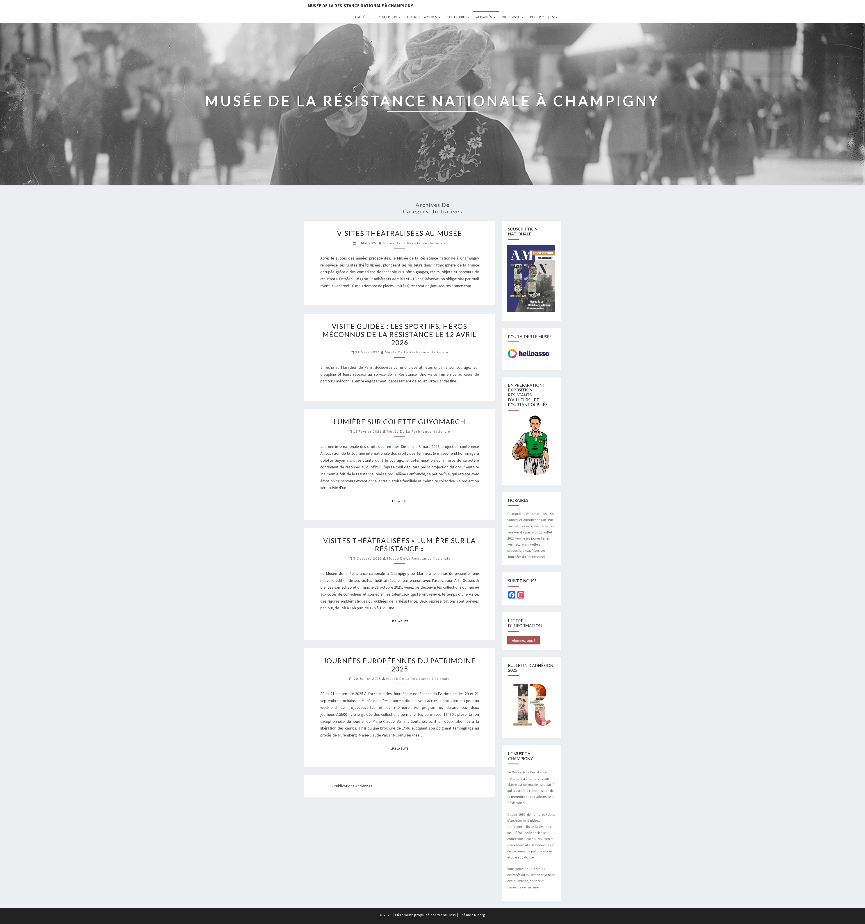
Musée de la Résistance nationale (414, 243)
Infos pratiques (542, 17)
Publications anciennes (353, 785)
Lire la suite (401, 501)
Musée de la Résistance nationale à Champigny (360, 5)
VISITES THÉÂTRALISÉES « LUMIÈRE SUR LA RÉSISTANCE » (399, 544)
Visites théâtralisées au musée (399, 233)
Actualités (484, 17)
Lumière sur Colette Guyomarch (399, 422)
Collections (456, 17)
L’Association (387, 17)
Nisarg (479, 915)
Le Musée (360, 17)
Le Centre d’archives (422, 17)
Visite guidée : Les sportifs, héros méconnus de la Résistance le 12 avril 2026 (399, 334)
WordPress (446, 915)
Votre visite (511, 17)
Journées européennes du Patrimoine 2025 (399, 665)
